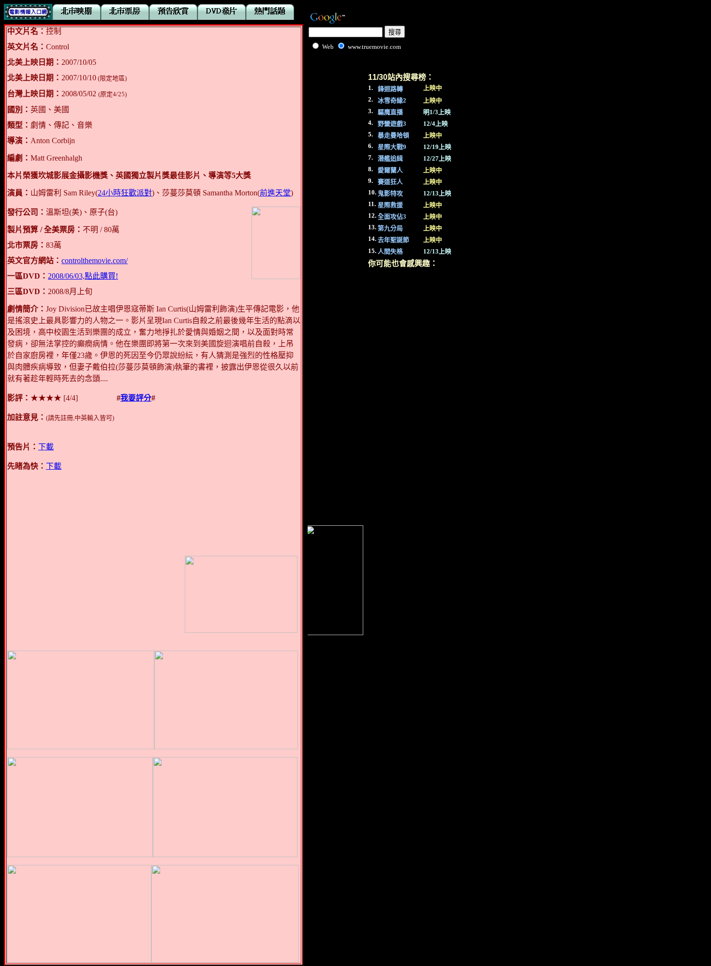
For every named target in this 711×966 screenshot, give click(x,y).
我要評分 (135, 398)
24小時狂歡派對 (125, 193)
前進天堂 (275, 193)
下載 (46, 447)
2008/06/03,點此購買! (83, 276)
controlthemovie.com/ (94, 260)
